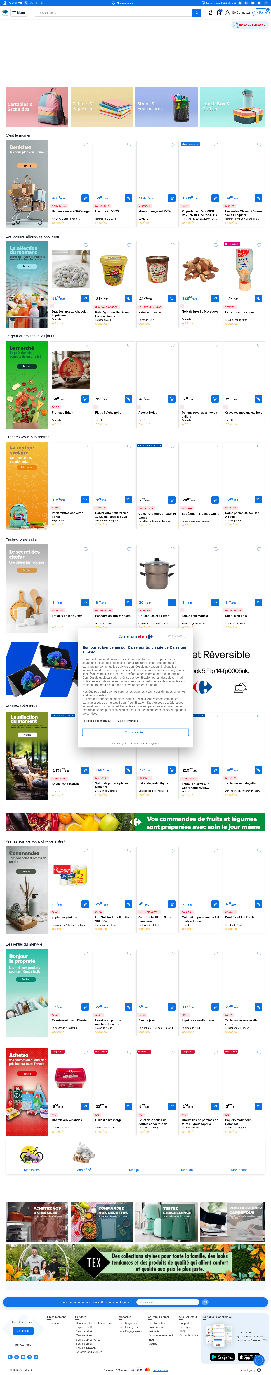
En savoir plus (160, 1370)
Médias (152, 1343)
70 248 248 (15, 2)
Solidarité (153, 1331)
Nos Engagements (130, 1331)
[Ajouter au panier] (85, 198)
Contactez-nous (189, 1335)
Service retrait (84, 1331)
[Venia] (5, 12)
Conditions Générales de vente (94, 1323)
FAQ (182, 1331)
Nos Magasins (128, 1323)
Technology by (247, 1370)
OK (205, 1302)
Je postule (23, 1330)
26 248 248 (36, 2)
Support (184, 1323)
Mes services (84, 1335)
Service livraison (86, 1347)
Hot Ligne (185, 1327)
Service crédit (84, 1343)
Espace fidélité (84, 1327)
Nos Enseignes (128, 1327)
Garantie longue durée (89, 1351)
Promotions (55, 1323)
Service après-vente (88, 1339)
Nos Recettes (156, 1323)
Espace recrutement (160, 1335)
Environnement (157, 1327)
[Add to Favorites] (86, 144)
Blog (151, 1339)
